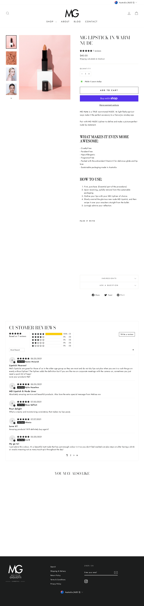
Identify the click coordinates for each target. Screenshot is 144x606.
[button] (86, 50)
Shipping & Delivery (58, 571)
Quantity (85, 68)
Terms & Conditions (57, 579)
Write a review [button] (127, 334)
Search (53, 566)
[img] (23, 358)
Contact (91, 21)
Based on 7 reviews (17, 336)
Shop (50, 21)
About (65, 21)
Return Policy (55, 575)
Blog (77, 21)
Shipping (83, 59)
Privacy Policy (55, 584)
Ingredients (109, 278)
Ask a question (109, 285)
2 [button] (70, 455)
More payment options (109, 105)
